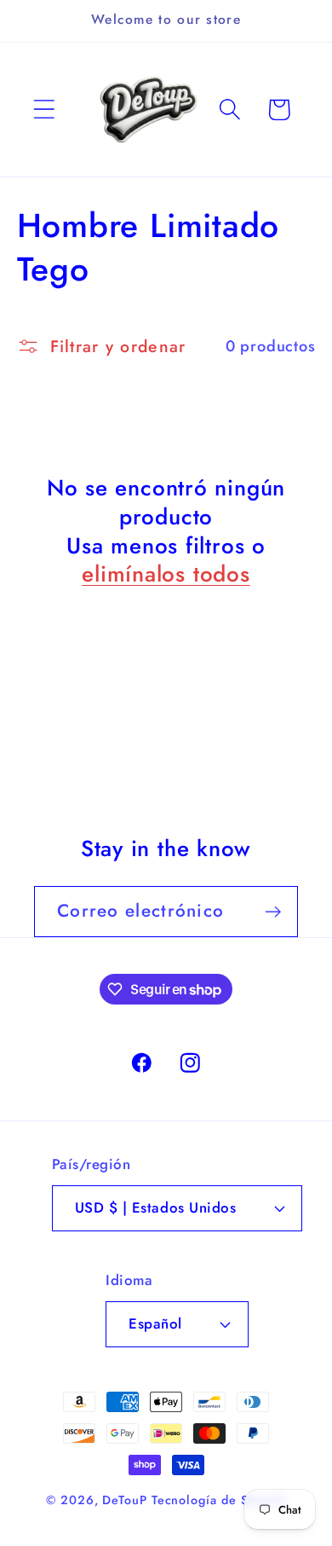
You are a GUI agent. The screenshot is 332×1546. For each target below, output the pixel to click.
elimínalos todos (165, 574)
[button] (44, 109)
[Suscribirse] (273, 912)
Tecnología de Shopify (219, 1499)
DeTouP (124, 1499)
